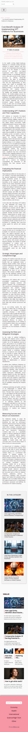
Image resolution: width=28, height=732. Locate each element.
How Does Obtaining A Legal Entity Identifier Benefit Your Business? (13, 556)
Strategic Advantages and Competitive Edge (13, 54)
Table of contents (14, 50)
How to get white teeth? (13, 681)
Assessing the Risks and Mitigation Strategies (13, 56)
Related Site (5, 156)
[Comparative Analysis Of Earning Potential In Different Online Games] (14, 525)
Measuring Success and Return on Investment (13, 58)
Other (14, 721)
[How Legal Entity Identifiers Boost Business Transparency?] (14, 505)
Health (14, 711)
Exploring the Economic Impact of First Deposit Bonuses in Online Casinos (12, 578)
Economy (7, 17)
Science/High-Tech (14, 718)
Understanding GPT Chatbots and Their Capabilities (13, 51)
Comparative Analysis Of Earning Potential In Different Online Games (13, 535)
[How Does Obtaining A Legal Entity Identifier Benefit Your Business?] (14, 547)
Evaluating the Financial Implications (13, 53)
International (14, 714)
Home (2, 17)
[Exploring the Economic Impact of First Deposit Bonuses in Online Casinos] (14, 569)
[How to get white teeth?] (14, 673)
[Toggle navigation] (4, 9)
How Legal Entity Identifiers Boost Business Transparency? (13, 514)
